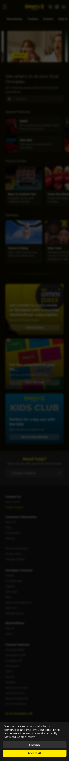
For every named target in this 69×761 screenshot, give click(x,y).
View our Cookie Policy (19, 737)
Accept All (35, 753)
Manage (34, 744)
